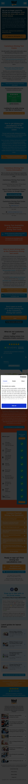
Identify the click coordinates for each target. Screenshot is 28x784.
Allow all (14, 405)
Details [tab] (14, 381)
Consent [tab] (5, 381)
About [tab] (23, 381)
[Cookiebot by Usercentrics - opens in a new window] (20, 377)
